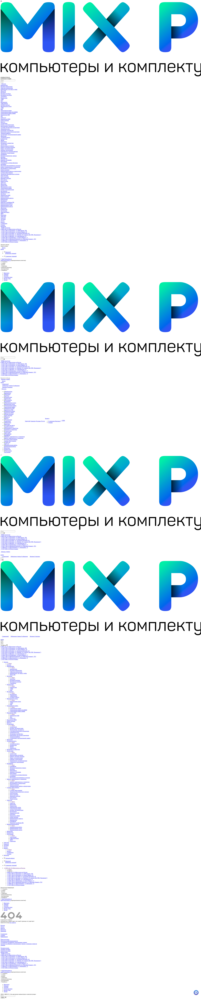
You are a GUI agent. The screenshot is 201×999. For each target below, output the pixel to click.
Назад (10, 663)
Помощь (3, 945)
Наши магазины (5, 939)
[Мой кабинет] (1, 553)
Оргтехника (13, 837)
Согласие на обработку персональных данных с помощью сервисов (19, 943)
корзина (10, 387)
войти (2, 249)
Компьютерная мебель (16, 827)
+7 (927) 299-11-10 (15, 233)
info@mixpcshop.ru (7, 259)
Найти (2, 997)
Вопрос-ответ (4, 952)
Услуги (2, 927)
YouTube (6, 275)
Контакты (3, 929)
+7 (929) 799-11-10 (14, 237)
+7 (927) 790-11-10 (18, 239)
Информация (4, 936)
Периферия (13, 766)
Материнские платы (15, 701)
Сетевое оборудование (16, 790)
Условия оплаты (5, 948)
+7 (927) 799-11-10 (14, 230)
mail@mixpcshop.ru (6, 260)
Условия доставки (5, 949)
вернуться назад (5, 922)
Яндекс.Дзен (7, 278)
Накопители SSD (14, 715)
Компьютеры (13, 669)
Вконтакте (6, 273)
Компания (3, 931)
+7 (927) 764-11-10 (14, 232)
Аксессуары (13, 753)
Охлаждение (13, 727)
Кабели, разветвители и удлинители (19, 782)
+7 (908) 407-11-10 (14, 240)
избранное (17, 385)
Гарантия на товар (5, 951)
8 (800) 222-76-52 (5, 227)
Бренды (3, 928)
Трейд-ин (12, 803)
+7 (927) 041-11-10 (13, 236)
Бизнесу (9, 851)
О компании (4, 934)
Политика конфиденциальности (9, 941)
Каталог (9, 665)
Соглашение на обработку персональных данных (14, 942)
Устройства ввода (14, 744)
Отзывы (3, 935)
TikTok (5, 280)
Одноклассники (8, 277)
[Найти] (2, 82)
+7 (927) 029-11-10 (21, 234)
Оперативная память (15, 708)
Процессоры (13, 687)
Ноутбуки (12, 679)
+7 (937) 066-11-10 (9, 242)
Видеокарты (13, 694)
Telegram (6, 274)
